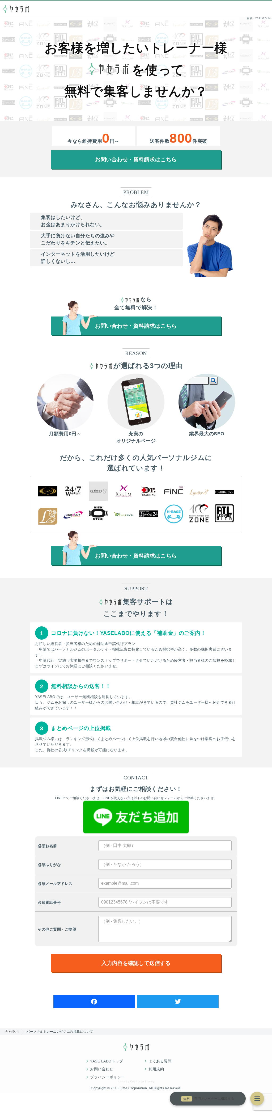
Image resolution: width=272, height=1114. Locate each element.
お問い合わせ (101, 1069)
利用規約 (156, 1069)
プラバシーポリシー (107, 1077)
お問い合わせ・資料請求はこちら (136, 159)
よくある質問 (160, 1061)
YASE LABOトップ (106, 1061)
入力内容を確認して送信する (136, 963)
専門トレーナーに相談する (208, 1099)
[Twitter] (178, 1001)
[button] (257, 1098)
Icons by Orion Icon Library (136, 1081)
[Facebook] (94, 1001)
